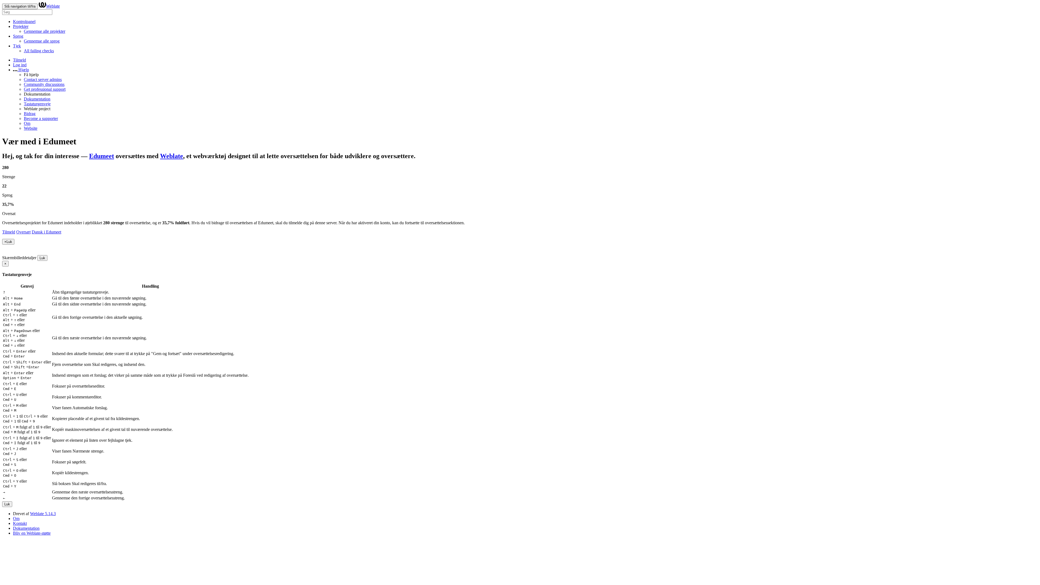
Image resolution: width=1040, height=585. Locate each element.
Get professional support (45, 89)
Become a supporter (41, 118)
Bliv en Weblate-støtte (32, 533)
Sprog (18, 36)
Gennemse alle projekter (44, 31)
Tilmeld (19, 60)
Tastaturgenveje (37, 104)
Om (27, 123)
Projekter (20, 26)
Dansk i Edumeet (46, 232)
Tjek (17, 46)
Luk (42, 258)
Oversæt (23, 232)
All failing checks (39, 50)
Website (30, 128)
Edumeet (101, 156)
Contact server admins (43, 79)
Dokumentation (37, 99)
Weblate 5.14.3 (43, 513)
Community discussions (44, 84)
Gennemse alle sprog (42, 41)
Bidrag (29, 113)
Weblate (53, 6)
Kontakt (20, 523)
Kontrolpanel (24, 21)
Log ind (20, 65)
